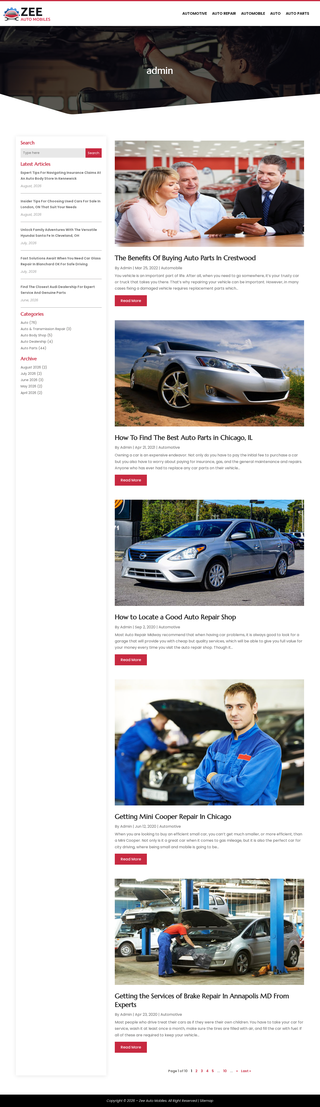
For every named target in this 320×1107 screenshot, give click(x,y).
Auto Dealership (33, 341)
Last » (246, 1071)
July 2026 (28, 373)
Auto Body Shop (33, 335)
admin (126, 268)
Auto (275, 13)
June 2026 (29, 380)
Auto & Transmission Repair (43, 329)
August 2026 (31, 367)
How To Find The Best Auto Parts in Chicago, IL (184, 437)
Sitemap (206, 1100)
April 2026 (28, 392)
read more (131, 300)
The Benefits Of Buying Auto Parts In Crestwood (185, 258)
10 (225, 1071)
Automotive (194, 13)
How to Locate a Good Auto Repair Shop (175, 617)
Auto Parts (297, 13)
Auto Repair (224, 13)
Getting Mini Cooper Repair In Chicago (173, 816)
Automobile (253, 13)
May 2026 (28, 386)
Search (93, 153)
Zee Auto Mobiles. (153, 1100)
